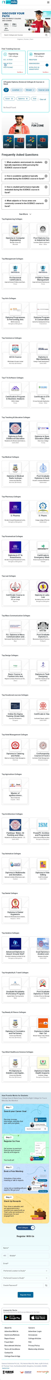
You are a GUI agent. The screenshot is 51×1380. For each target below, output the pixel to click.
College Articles (34, 1338)
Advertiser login (35, 1331)
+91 (4, 1256)
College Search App (12, 1356)
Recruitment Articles (13, 1346)
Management (39, 54)
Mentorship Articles (36, 1349)
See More (20, 72)
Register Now (25, 1295)
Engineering (13, 54)
